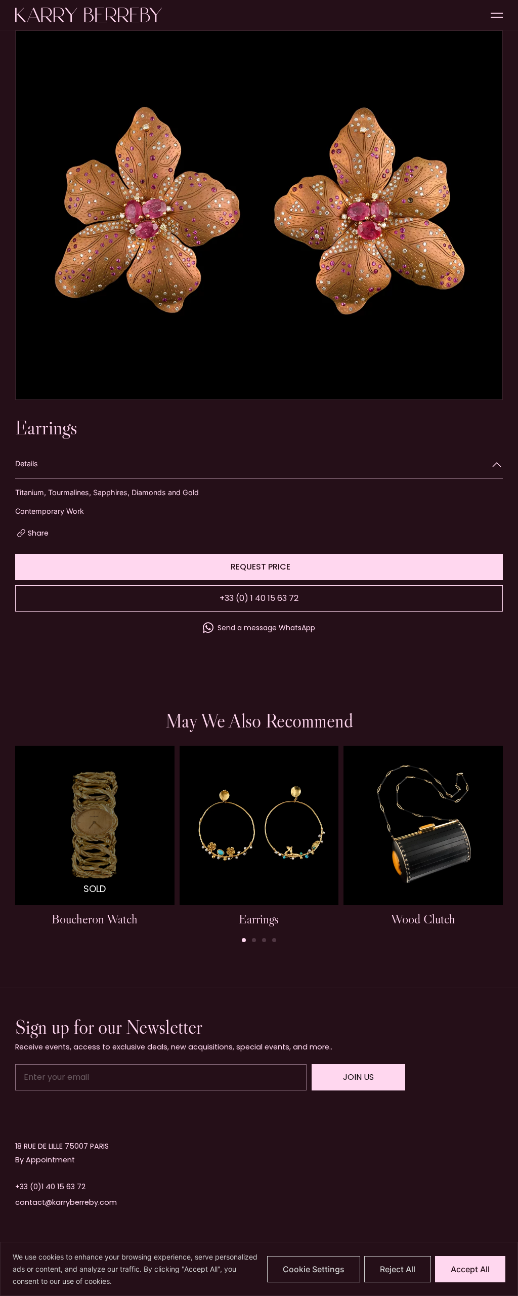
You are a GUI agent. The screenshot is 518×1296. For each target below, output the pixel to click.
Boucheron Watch (95, 919)
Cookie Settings (313, 1269)
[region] (259, 1269)
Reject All (397, 1269)
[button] (244, 940)
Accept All (470, 1269)
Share (38, 533)
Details (26, 463)
